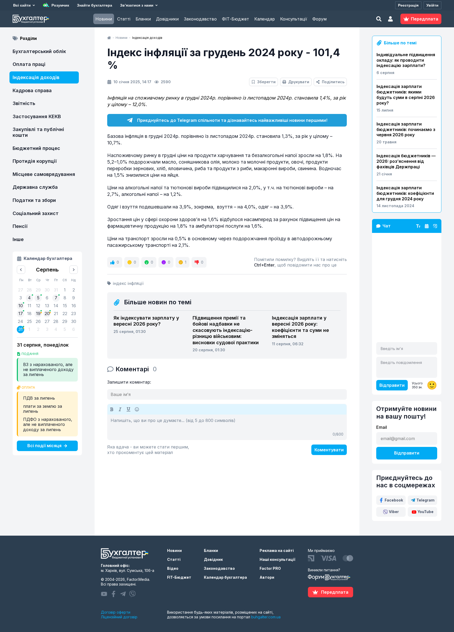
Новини (103, 19)
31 (20, 329)
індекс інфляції (128, 283)
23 (73, 313)
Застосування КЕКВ (37, 116)
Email (381, 427)
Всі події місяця (44, 445)
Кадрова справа (32, 90)
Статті (123, 19)
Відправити (392, 385)
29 (64, 321)
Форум (319, 19)
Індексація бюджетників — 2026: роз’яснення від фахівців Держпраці (406, 161)
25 (29, 321)
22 (65, 313)
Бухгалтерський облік (39, 51)
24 (20, 321)
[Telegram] (123, 594)
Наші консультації (277, 559)
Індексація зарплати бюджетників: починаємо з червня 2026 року (405, 129)
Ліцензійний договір (119, 617)
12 (38, 305)
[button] (390, 19)
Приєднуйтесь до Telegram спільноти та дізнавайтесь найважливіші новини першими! (232, 120)
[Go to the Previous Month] (21, 269)
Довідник (213, 559)
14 (56, 305)
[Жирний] (111, 409)
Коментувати (329, 449)
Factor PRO (270, 568)
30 (73, 321)
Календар (264, 19)
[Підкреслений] (128, 409)
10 (20, 305)
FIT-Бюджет (179, 577)
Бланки (143, 19)
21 (56, 313)
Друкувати (298, 82)
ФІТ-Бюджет (235, 19)
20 (47, 313)
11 (29, 305)
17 (20, 313)
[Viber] (132, 594)
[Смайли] (137, 409)
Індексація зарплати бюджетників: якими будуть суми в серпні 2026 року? (405, 94)
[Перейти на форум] (427, 226)
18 (29, 313)
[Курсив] (120, 409)
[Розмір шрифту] (418, 226)
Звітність (24, 103)
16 (73, 305)
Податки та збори (34, 200)
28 (55, 321)
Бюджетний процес (36, 148)
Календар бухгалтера (225, 577)
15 (65, 305)
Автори (267, 577)
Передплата (334, 592)
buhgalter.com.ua (266, 617)
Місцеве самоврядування (44, 174)
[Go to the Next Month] (73, 269)
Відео (172, 568)
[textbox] (227, 427)
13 (47, 305)
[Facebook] (113, 594)
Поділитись (333, 82)
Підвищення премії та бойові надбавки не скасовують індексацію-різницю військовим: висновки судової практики (226, 330)
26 (38, 321)
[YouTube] (104, 594)
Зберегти (266, 82)
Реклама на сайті (277, 550)
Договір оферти (115, 612)
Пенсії (20, 226)
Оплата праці (29, 64)
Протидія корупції (35, 161)
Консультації (293, 19)
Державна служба (35, 187)
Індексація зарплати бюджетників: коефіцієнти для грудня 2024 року (405, 193)
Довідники (167, 19)
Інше (18, 239)
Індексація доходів (36, 77)
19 (38, 313)
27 (47, 321)
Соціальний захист (36, 213)
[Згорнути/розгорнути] (435, 226)
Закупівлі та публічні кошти (38, 132)
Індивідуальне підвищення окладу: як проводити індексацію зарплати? (405, 60)
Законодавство (200, 19)
